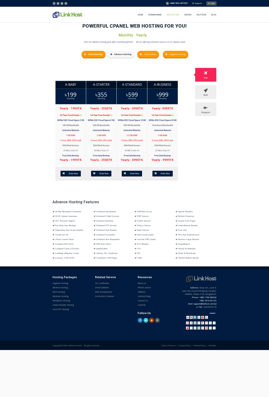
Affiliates (142, 292)
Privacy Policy (185, 345)
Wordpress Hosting (61, 300)
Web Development (103, 292)
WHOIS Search (144, 287)
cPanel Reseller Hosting (63, 305)
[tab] (205, 75)
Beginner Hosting (177, 54)
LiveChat (142, 305)
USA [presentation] (206, 78)
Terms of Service (168, 345)
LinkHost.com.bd (75, 345)
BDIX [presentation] (206, 95)
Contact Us (143, 300)
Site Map (212, 345)
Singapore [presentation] (205, 112)
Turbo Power (150, 54)
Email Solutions (102, 287)
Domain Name (155, 15)
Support (198, 3)
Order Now (73, 173)
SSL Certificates (102, 283)
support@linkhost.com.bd (204, 303)
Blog (213, 15)
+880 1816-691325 (207, 300)
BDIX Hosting (59, 292)
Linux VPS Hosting (61, 309)
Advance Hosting (60, 287)
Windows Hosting (60, 296)
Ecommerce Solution (104, 296)
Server (188, 15)
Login (212, 3)
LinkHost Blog (144, 296)
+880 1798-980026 (207, 297)
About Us (142, 283)
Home (140, 15)
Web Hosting (173, 15)
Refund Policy (199, 345)
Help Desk (201, 15)
